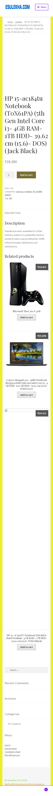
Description (12, 212)
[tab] (26, 213)
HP (10, 198)
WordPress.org (12, 755)
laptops (20, 191)
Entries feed (11, 748)
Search (26, 791)
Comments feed (12, 751)
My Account (9, 791)
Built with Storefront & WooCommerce (24, 784)
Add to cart (26, 174)
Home (10, 22)
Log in (7, 745)
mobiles (18, 22)
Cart (41, 788)
